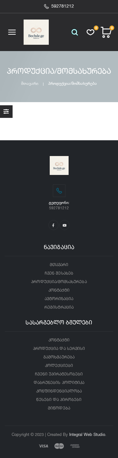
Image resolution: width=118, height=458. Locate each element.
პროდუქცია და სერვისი (59, 349)
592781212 (62, 6)
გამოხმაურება (59, 357)
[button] (74, 32)
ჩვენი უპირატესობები (59, 374)
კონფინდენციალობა (59, 391)
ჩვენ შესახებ (59, 273)
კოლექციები (59, 366)
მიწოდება (59, 408)
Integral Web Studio (87, 434)
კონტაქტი (59, 290)
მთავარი (29, 83)
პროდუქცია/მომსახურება (59, 282)
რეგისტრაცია (59, 307)
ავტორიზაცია (59, 299)
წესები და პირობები (58, 400)
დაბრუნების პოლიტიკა (59, 383)
